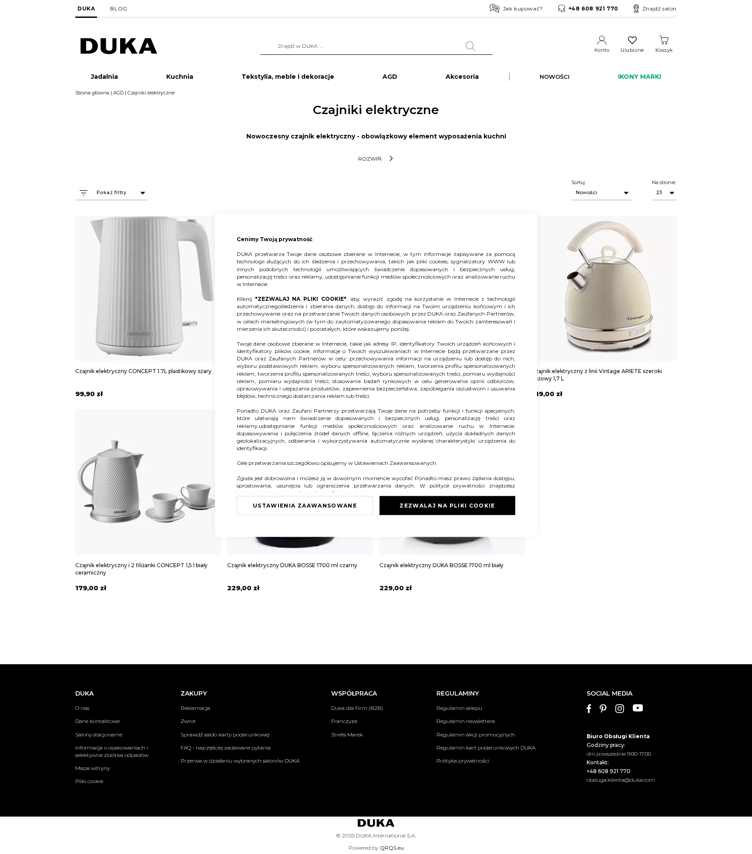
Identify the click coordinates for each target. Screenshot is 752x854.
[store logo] (118, 46)
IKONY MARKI (639, 77)
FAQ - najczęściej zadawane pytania (226, 747)
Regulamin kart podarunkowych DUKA (485, 747)
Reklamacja (195, 708)
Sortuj (578, 182)
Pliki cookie (89, 781)
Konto (602, 50)
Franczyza (344, 721)
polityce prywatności (459, 485)
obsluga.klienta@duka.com (621, 780)
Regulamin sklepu (459, 708)
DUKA (86, 8)
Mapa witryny (92, 768)
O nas (82, 708)
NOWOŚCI (555, 76)
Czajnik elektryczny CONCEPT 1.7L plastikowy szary (143, 371)
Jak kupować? (523, 8)
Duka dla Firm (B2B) (357, 708)
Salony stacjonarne (98, 734)
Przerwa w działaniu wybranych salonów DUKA (240, 760)
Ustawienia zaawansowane (305, 505)
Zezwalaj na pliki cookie (447, 505)
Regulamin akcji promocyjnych (475, 734)
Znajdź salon (659, 8)
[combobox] (376, 46)
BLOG (118, 8)
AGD (118, 93)
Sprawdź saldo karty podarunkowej (225, 734)
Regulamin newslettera (465, 721)
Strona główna (92, 93)
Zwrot (188, 721)
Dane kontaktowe (97, 721)
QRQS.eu (392, 847)
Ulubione (632, 50)
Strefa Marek (347, 734)
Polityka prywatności (462, 760)
